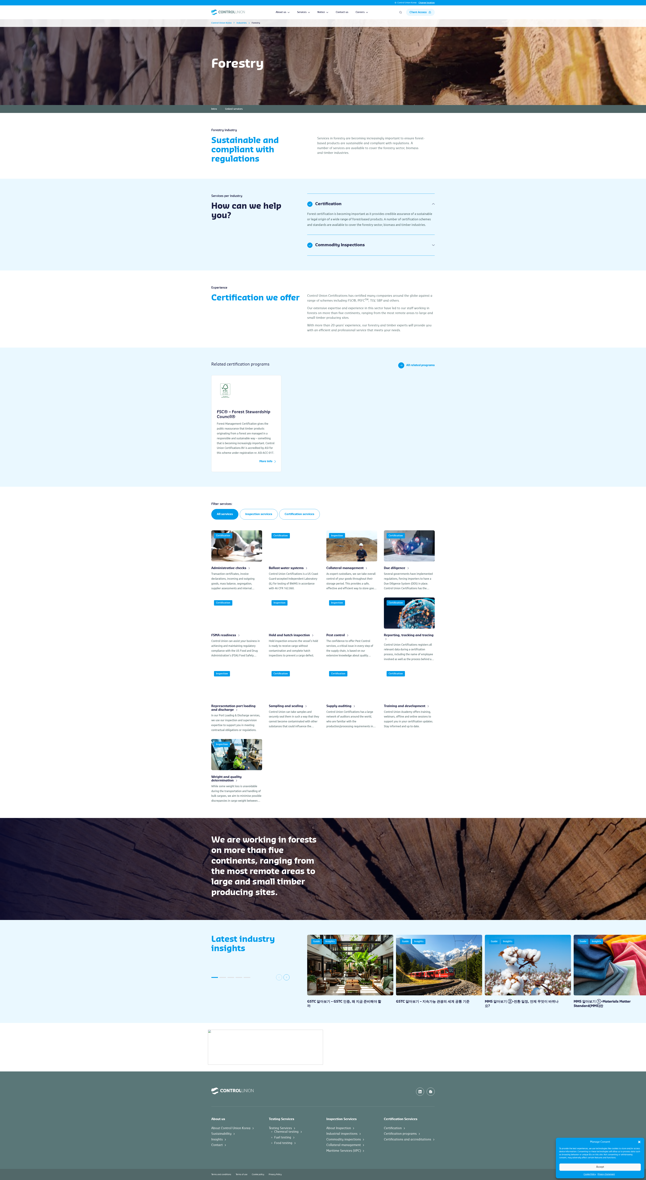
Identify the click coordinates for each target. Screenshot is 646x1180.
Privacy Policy (275, 1174)
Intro (214, 109)
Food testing (283, 1142)
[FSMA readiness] (236, 629)
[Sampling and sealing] (294, 700)
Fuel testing (282, 1137)
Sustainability (221, 1133)
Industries (242, 23)
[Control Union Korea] (228, 12)
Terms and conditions (221, 1174)
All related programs (420, 365)
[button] (639, 1142)
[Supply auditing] (351, 700)
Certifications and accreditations (407, 1139)
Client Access (418, 12)
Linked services (234, 109)
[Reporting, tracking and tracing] (409, 629)
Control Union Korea (407, 3)
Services (302, 12)
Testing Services (280, 1128)
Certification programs (400, 1133)
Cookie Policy (590, 1174)
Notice (321, 12)
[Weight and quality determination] (236, 771)
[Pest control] (351, 629)
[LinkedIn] (420, 1092)
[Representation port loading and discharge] (236, 700)
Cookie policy (258, 1174)
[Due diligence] (409, 560)
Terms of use (241, 1174)
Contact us (342, 12)
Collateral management (343, 1145)
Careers (360, 12)
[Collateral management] (351, 560)
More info (265, 461)
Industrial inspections (341, 1133)
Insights (217, 1139)
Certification (393, 1128)
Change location (427, 3)
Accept (600, 1167)
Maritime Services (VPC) (343, 1150)
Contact (217, 1145)
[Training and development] (409, 700)
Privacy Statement (606, 1174)
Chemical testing (286, 1131)
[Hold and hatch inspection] (294, 629)
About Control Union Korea (230, 1128)
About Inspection (338, 1128)
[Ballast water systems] (294, 560)
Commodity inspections (343, 1139)
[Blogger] (431, 1092)
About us (281, 12)
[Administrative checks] (236, 560)
